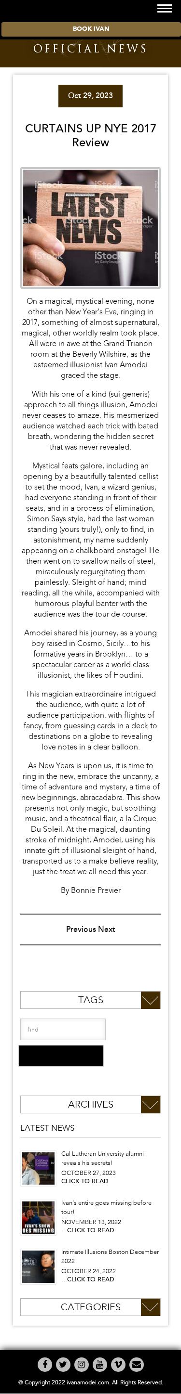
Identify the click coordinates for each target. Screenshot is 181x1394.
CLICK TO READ (85, 1181)
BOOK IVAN (91, 29)
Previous (81, 929)
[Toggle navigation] (164, 8)
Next (106, 929)
